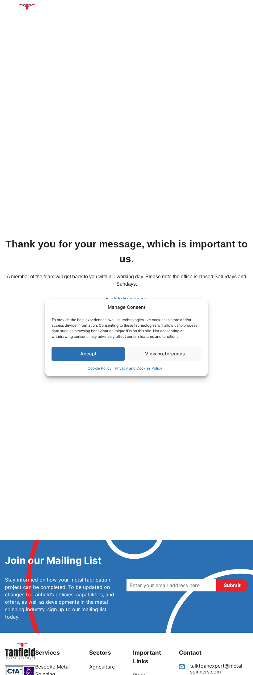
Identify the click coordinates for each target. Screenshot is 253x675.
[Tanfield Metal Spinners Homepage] (29, 14)
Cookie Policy (100, 368)
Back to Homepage (126, 298)
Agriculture (102, 667)
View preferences (165, 354)
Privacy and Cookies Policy (138, 368)
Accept (88, 354)
